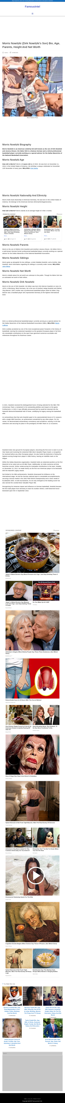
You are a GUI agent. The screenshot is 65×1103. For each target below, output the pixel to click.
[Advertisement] (32, 30)
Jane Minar (6, 266)
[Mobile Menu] (32, 13)
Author (6, 52)
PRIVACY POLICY (37, 1098)
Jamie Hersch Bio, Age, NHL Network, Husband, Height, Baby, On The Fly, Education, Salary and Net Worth (53, 1011)
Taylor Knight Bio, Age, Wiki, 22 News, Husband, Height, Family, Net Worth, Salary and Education (32, 1023)
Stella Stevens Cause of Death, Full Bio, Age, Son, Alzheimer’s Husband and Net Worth (12, 1042)
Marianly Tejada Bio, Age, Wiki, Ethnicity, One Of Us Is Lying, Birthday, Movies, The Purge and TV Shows (32, 1010)
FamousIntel (32, 6)
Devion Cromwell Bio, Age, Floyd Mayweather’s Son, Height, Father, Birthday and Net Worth (12, 1010)
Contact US (30, 1098)
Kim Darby (34, 168)
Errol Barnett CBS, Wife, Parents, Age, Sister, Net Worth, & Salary (53, 1041)
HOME (25, 1098)
